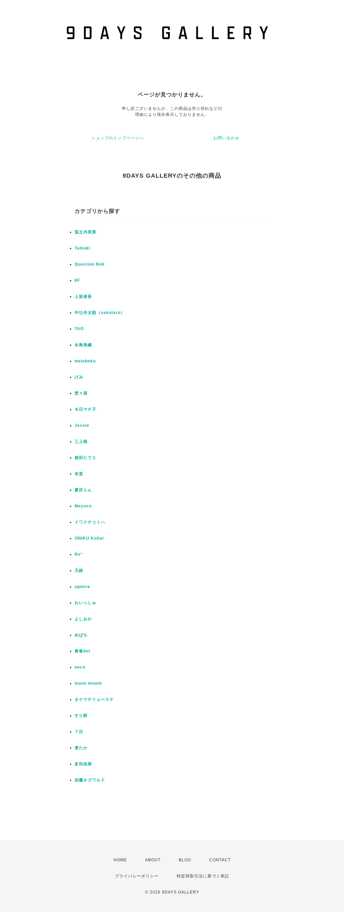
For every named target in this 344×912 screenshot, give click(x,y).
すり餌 (81, 715)
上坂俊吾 (83, 296)
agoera (82, 586)
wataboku (85, 361)
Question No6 (89, 264)
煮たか (81, 747)
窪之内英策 (85, 232)
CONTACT (220, 860)
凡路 (79, 570)
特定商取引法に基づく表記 (203, 876)
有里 (79, 473)
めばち (81, 635)
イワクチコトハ (90, 522)
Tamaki (82, 248)
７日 (79, 731)
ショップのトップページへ (117, 138)
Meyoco (83, 506)
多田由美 (83, 764)
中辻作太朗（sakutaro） (100, 312)
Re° (79, 554)
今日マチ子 (85, 409)
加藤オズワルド (90, 780)
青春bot (82, 651)
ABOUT (153, 860)
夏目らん (83, 490)
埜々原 (81, 393)
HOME (120, 860)
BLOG (185, 860)
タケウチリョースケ (94, 699)
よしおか (83, 619)
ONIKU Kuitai (89, 538)
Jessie (82, 425)
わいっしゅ (85, 602)
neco (80, 667)
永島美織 (83, 345)
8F (77, 280)
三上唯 (81, 441)
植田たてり (85, 457)
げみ (79, 377)
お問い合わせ (226, 138)
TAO (79, 328)
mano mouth (88, 683)
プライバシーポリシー (137, 876)
